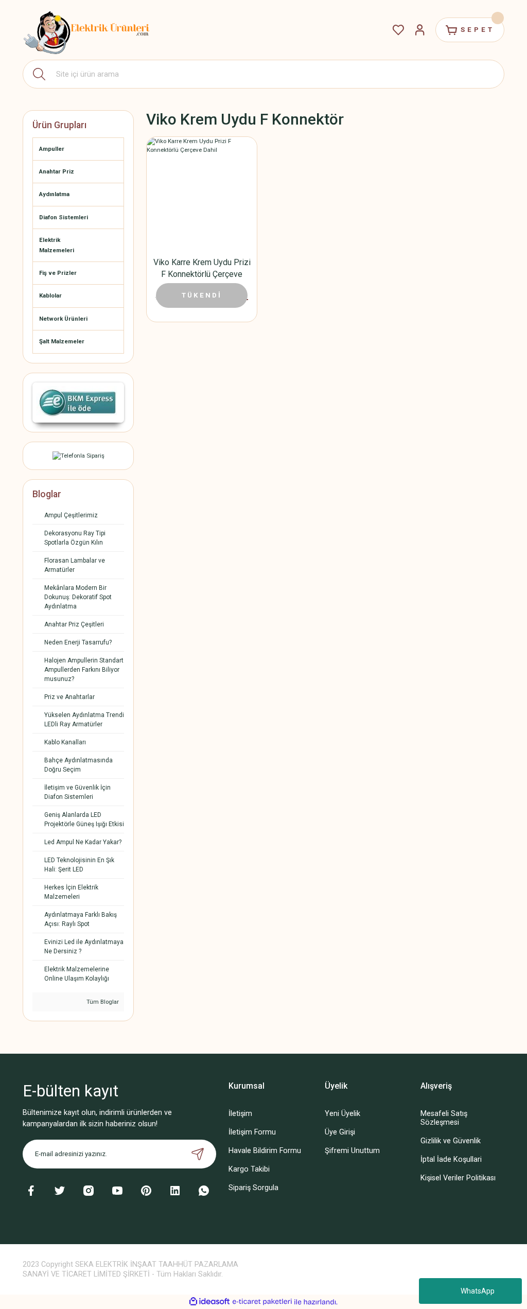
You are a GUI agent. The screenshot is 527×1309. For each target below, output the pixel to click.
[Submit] (197, 1154)
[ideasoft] (209, 1301)
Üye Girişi (340, 1132)
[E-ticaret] (262, 1302)
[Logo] (87, 30)
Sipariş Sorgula (253, 1187)
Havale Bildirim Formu (265, 1150)
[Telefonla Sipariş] (78, 455)
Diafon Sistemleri (63, 217)
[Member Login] (420, 30)
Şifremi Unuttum (352, 1150)
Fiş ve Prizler (58, 272)
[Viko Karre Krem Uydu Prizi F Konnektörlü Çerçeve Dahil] (202, 192)
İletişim (240, 1113)
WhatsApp (478, 1291)
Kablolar (50, 295)
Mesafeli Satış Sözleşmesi (443, 1118)
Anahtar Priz (56, 171)
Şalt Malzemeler (61, 341)
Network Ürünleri (63, 318)
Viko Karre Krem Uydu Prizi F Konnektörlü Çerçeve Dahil (202, 268)
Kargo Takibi (249, 1169)
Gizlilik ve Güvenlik (450, 1141)
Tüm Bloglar (102, 1001)
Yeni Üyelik (342, 1113)
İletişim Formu (252, 1132)
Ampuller (51, 148)
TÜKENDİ (202, 295)
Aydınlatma (54, 194)
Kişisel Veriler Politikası (458, 1178)
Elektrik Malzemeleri (56, 244)
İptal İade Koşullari (451, 1159)
